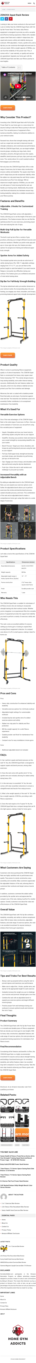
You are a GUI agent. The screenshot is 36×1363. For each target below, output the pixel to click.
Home (3, 9)
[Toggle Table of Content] (18, 67)
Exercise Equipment (6, 1145)
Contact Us (5, 1226)
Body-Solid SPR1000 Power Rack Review (14, 1164)
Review (17, 1145)
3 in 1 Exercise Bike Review (11, 1203)
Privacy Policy (6, 1230)
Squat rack (25, 1145)
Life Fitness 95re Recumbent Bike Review (15, 1207)
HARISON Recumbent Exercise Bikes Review (13, 1262)
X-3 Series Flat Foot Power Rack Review (14, 1181)
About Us (5, 1223)
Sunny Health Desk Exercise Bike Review (15, 1210)
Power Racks (11, 9)
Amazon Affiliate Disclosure (11, 1233)
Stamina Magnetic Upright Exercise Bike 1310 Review (15, 1265)
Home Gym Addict (20, 1359)
